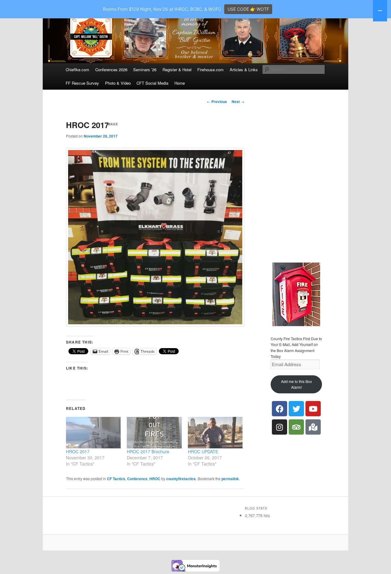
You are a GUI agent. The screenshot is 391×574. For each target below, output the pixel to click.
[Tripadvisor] (296, 427)
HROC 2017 (78, 451)
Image (112, 124)
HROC (154, 478)
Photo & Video (118, 83)
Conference (137, 478)
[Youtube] (313, 408)
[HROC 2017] (93, 432)
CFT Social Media (152, 83)
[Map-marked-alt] (313, 427)
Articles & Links (244, 69)
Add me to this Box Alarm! (296, 384)
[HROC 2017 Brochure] (154, 432)
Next (238, 101)
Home (179, 83)
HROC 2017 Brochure (148, 451)
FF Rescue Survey (82, 83)
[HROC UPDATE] (215, 432)
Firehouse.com (210, 69)
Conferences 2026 (111, 69)
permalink (230, 478)
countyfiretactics (181, 478)
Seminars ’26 (144, 69)
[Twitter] (296, 408)
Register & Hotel (177, 69)
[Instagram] (279, 427)
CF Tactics (116, 478)
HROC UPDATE (203, 451)
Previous (217, 101)
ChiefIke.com (77, 69)
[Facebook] (279, 408)
